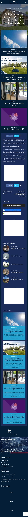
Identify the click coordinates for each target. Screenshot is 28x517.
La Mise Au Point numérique (17, 272)
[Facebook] (12, 434)
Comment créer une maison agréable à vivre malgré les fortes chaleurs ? (14, 52)
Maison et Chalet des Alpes (17, 8)
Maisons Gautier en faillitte (17, 265)
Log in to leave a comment (14, 205)
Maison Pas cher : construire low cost (18, 249)
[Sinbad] (5, 492)
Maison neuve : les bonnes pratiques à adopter (14, 104)
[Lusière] (5, 501)
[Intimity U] (5, 510)
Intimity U (11, 510)
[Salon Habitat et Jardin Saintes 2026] (14, 117)
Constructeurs (8, 8)
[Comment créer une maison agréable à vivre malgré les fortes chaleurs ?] (14, 39)
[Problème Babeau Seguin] (6, 256)
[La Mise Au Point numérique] (6, 271)
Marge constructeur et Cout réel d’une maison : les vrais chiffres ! (13, 479)
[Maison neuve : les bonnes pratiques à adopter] (14, 91)
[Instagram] (14, 434)
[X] (16, 434)
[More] (20, 136)
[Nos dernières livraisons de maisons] (6, 279)
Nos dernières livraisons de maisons (17, 280)
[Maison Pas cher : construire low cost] (6, 248)
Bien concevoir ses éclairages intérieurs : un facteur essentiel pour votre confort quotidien (19, 194)
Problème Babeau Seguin (16, 257)
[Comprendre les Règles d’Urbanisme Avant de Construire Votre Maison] (14, 65)
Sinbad (11, 492)
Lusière (11, 501)
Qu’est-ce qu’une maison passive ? (7, 192)
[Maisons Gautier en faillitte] (6, 264)
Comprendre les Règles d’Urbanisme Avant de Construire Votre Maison (14, 78)
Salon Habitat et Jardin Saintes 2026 (14, 129)
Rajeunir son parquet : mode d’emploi (8, 474)
